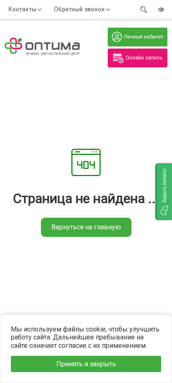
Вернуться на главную (86, 227)
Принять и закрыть (86, 364)
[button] (163, 191)
